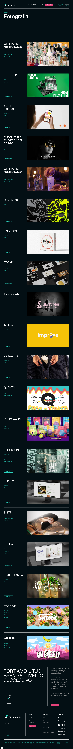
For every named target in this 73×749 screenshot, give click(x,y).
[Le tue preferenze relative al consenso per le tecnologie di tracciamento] (2, 748)
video (44, 725)
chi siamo (31, 722)
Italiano (67, 4)
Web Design (6, 149)
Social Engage (7, 56)
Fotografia (6, 52)
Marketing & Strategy (8, 54)
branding (45, 717)
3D (4, 266)
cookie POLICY (66, 743)
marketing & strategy (48, 732)
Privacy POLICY (58, 743)
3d (44, 720)
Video (5, 581)
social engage (47, 734)
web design (46, 727)
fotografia (46, 722)
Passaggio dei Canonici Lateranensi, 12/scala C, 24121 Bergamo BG (19, 742)
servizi (31, 720)
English (67, 5)
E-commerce (6, 113)
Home (30, 717)
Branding (6, 82)
